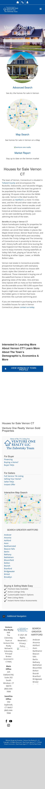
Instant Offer (9, 484)
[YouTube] (10, 721)
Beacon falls (9, 549)
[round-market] (22, 147)
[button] (22, 616)
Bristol (7, 574)
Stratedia (19, 740)
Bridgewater (9, 571)
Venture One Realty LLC (30, 740)
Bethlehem (9, 557)
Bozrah (7, 565)
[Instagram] (8, 725)
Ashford (7, 540)
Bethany (7, 554)
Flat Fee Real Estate (35, 744)
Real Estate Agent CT (22, 744)
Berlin (6, 551)
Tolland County (8, 183)
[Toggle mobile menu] (41, 9)
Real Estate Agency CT (29, 742)
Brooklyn (8, 577)
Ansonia (7, 537)
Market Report (22, 153)
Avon (6, 543)
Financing (8, 459)
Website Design (10, 740)
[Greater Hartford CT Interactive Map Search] (22, 495)
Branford (8, 568)
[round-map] (22, 99)
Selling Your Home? (12, 479)
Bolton (7, 563)
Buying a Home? (11, 462)
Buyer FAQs (9, 465)
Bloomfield (9, 560)
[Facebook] (6, 721)
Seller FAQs (9, 481)
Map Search (22, 134)
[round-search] (22, 52)
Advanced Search (22, 87)
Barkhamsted (10, 546)
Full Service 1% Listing (13, 476)
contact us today (27, 307)
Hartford (19, 199)
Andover (7, 535)
